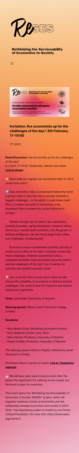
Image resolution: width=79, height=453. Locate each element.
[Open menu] (12, 63)
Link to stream (14, 170)
